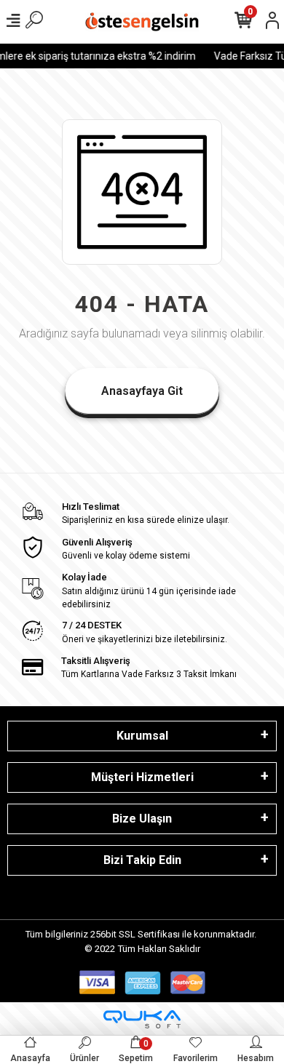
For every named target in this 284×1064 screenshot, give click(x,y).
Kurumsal (142, 736)
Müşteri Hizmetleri (142, 777)
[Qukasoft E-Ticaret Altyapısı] (142, 1019)
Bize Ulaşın (142, 818)
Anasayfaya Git (142, 391)
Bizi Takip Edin (142, 860)
